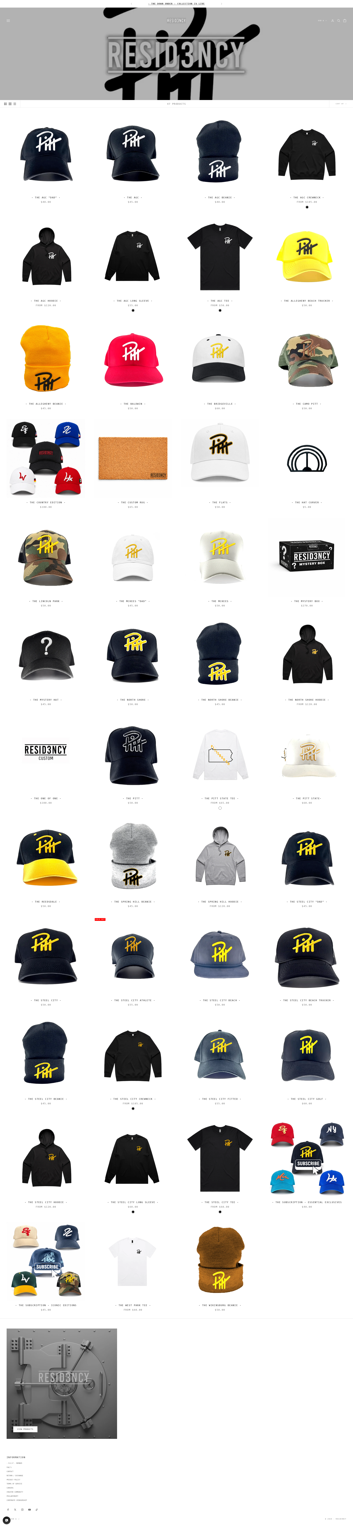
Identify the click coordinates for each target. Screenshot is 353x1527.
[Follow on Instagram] (22, 1509)
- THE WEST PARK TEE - (133, 1305)
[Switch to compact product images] (15, 104)
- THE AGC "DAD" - (46, 197)
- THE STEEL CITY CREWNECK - (133, 1099)
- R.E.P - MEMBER (14, 1463)
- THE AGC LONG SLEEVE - (133, 300)
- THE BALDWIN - (133, 403)
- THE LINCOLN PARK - (46, 601)
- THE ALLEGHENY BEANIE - (46, 403)
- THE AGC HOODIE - (46, 300)
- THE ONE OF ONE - (46, 798)
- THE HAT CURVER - (307, 502)
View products (25, 1429)
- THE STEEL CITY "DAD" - (307, 901)
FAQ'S (9, 1467)
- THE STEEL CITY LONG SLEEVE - (133, 1202)
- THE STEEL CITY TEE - (220, 1202)
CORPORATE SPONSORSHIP (17, 1500)
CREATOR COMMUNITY (15, 1492)
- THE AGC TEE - (220, 300)
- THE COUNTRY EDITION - (45, 502)
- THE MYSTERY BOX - (307, 601)
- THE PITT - (133, 798)
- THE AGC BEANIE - (220, 197)
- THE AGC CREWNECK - (307, 197)
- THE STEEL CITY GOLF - (307, 1099)
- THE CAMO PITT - (307, 403)
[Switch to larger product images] (5, 104)
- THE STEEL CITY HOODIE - (46, 1202)
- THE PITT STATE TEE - (220, 798)
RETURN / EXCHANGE (15, 1476)
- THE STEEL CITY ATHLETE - (133, 1000)
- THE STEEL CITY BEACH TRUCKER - (307, 1000)
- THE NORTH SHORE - (133, 699)
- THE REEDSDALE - (46, 901)
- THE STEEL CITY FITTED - (220, 1099)
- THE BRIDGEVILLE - (220, 403)
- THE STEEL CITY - (46, 1000)
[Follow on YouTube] (29, 1509)
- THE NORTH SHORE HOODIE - (307, 699)
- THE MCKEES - (220, 601)
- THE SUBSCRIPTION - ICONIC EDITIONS (46, 1305)
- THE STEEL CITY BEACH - (220, 1000)
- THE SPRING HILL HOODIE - (220, 901)
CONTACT (10, 1471)
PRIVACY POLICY (13, 1480)
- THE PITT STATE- (307, 798)
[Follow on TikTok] (36, 1509)
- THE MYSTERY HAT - (46, 699)
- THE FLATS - (220, 502)
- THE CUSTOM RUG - (133, 502)
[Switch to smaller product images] (10, 104)
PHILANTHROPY (12, 1496)
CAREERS (10, 1488)
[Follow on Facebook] (8, 1509)
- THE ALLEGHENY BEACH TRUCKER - (307, 300)
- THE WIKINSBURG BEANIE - (220, 1305)
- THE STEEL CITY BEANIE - (46, 1099)
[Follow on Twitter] (15, 1509)
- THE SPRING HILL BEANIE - (133, 901)
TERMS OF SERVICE (14, 1484)
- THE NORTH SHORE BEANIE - (220, 699)
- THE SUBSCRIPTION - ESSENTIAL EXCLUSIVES (307, 1202)
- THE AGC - (133, 197)
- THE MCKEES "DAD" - (133, 601)
